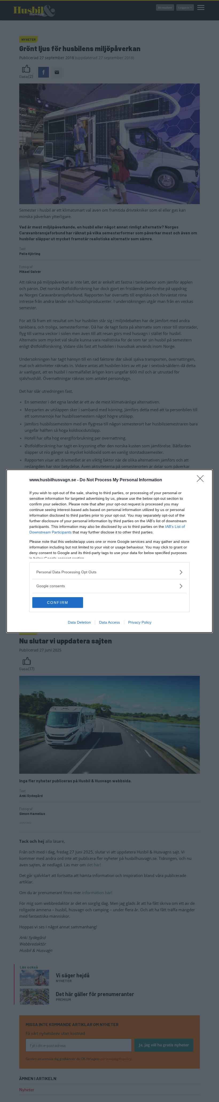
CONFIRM (57, 602)
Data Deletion (79, 622)
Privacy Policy (139, 622)
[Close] (202, 480)
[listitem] (109, 572)
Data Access (109, 622)
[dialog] (109, 551)
